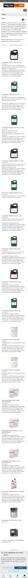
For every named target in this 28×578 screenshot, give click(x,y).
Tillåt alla (20, 567)
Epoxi (3, 14)
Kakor (2, 563)
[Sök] (25, 10)
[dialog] (14, 564)
